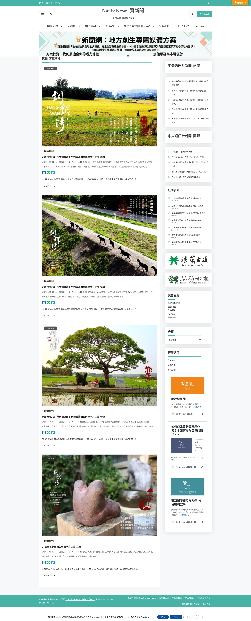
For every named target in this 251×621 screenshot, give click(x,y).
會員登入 (172, 365)
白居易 (74, 167)
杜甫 (153, 552)
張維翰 (139, 422)
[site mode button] (193, 14)
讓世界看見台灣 (107, 167)
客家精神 (140, 162)
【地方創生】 (90, 26)
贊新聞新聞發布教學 (190, 604)
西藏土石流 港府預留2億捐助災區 (186, 177)
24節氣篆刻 (92, 292)
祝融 (79, 167)
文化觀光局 (54, 167)
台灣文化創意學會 (104, 162)
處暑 (98, 167)
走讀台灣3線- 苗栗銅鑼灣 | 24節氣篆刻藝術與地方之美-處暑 (73, 157)
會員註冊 (172, 370)
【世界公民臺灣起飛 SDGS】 (137, 26)
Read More (48, 186)
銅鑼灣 (135, 167)
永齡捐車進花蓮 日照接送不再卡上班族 (187, 206)
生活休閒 (68, 297)
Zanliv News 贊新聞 (122, 11)
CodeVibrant (47, 603)
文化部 (63, 167)
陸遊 (90, 556)
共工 (94, 162)
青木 (147, 167)
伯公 (90, 162)
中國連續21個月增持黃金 (182, 152)
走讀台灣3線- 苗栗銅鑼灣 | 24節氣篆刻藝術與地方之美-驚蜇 (73, 287)
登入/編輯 (189, 598)
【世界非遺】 (183, 26)
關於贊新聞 (164, 598)
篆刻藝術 (85, 167)
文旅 (68, 426)
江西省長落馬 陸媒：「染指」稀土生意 (188, 157)
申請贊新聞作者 (203, 598)
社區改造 (76, 297)
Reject (176, 617)
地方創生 (125, 292)
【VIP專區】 (71, 26)
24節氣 (84, 162)
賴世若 (118, 167)
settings (97, 617)
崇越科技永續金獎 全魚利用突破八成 (186, 242)
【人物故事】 (164, 26)
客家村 (133, 292)
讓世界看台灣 (99, 426)
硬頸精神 (45, 556)
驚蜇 (121, 297)
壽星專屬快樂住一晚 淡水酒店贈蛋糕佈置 (188, 213)
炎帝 (68, 167)
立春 (52, 556)
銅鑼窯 (141, 167)
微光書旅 (148, 162)
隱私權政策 (177, 598)
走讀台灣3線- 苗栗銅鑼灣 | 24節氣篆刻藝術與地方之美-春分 (73, 416)
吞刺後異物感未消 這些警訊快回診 (186, 235)
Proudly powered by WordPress (80, 599)
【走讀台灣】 (110, 26)
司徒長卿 (131, 162)
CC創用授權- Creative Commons (141, 598)
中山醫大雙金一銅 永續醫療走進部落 (186, 220)
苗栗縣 (93, 167)
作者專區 (172, 360)
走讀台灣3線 (126, 167)
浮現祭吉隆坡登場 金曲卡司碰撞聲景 (186, 227)
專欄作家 (206, 604)
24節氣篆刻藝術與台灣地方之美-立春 (61, 546)
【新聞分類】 (52, 26)
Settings (190, 617)
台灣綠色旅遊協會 (120, 162)
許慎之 (62, 162)
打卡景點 (45, 167)
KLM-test (200, 26)
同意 (163, 617)
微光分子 (148, 292)
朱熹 (148, 552)
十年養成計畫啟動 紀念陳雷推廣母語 (186, 198)
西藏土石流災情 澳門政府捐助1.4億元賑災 (189, 172)
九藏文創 (101, 292)
